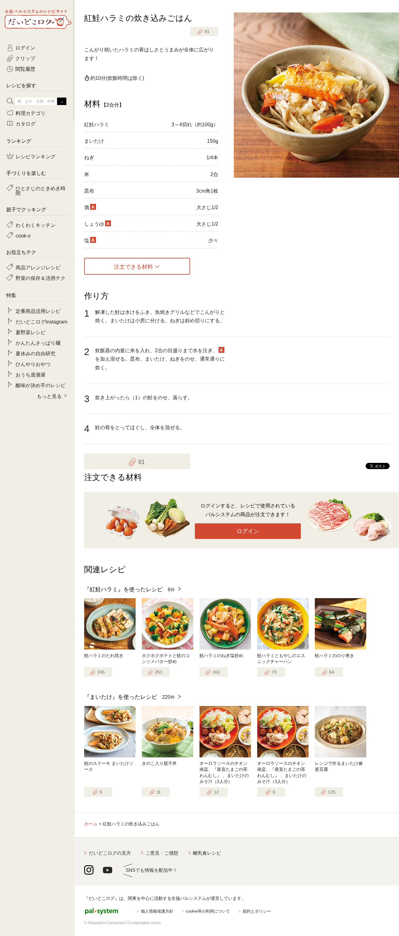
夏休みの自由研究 (35, 353)
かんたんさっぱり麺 (38, 342)
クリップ (25, 57)
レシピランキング (35, 156)
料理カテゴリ (31, 112)
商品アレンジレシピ (38, 267)
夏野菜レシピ (31, 331)
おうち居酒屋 (31, 374)
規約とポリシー (257, 911)
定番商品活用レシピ (38, 310)
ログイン (248, 531)
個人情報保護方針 (157, 911)
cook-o (23, 235)
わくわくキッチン (35, 224)
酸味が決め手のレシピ (40, 384)
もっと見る (49, 395)
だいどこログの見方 (110, 853)
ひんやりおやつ (33, 363)
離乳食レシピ (207, 853)
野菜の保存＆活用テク (40, 277)
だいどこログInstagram (41, 321)
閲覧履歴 (25, 68)
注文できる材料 (133, 266)
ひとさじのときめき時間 (40, 190)
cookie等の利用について (208, 911)
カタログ (26, 123)
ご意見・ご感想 (162, 853)
